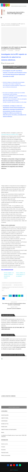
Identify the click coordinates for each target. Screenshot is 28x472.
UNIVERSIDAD (4, 420)
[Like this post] (10, 296)
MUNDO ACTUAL (5, 423)
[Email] (15, 1)
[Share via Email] (3, 298)
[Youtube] (14, 465)
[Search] (26, 17)
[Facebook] (10, 1)
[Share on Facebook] (14, 296)
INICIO (2, 23)
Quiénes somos (4, 443)
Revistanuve (15, 470)
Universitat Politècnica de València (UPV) (9, 134)
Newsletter (3, 449)
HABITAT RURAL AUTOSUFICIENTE (8, 429)
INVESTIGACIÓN (4, 415)
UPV (3, 290)
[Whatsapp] (17, 1)
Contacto (3, 446)
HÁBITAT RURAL (4, 418)
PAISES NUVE (4, 426)
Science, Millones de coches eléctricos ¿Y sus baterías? (20, 274)
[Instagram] (12, 1)
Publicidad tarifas (4, 452)
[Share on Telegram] (22, 296)
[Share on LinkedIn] (16, 296)
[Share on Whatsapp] (19, 296)
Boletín (2, 432)
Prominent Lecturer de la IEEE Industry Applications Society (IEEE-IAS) (12, 288)
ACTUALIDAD (7, 23)
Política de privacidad (5, 455)
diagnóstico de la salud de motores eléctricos (12, 282)
